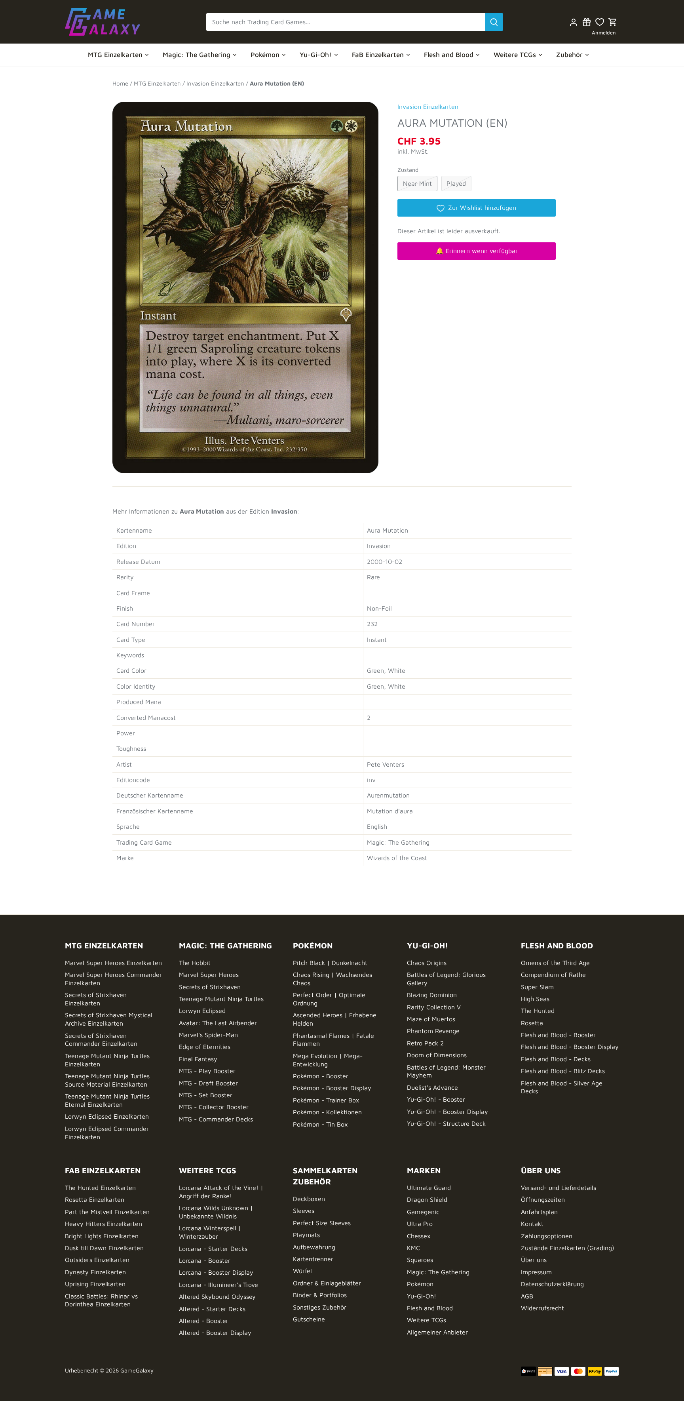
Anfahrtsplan (539, 1211)
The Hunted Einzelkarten (100, 1187)
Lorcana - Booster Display (216, 1272)
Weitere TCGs (426, 1319)
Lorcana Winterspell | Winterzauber (210, 1232)
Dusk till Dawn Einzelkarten (104, 1247)
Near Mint (417, 183)
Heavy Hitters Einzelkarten (103, 1223)
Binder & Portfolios (320, 1294)
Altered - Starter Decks (212, 1308)
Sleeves (303, 1210)
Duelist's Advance (432, 1087)
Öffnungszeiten (543, 1199)
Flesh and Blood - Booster (558, 1034)
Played (456, 183)
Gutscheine (309, 1319)
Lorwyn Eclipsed (202, 1010)
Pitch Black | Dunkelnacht (330, 962)
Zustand (407, 169)
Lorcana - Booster (204, 1260)
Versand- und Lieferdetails (558, 1187)
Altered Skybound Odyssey (217, 1296)
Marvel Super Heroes (209, 974)
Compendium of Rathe (553, 974)
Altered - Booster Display (215, 1332)
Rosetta (532, 1022)
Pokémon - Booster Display (332, 1087)
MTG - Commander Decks (216, 1119)
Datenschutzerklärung (552, 1283)
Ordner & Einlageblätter (327, 1283)
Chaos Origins (426, 962)
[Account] (573, 22)
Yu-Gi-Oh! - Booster (436, 1099)
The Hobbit (195, 962)
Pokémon (420, 1283)
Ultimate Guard (429, 1187)
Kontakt (532, 1223)
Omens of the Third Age (555, 962)
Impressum (536, 1271)
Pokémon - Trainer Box (326, 1100)
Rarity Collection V (434, 1007)
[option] (245, 283)
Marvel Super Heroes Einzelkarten (113, 962)
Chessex (419, 1235)
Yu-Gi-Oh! (421, 1296)
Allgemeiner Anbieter (437, 1332)
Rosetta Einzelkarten (94, 1199)
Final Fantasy (198, 1058)
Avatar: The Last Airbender (218, 1022)
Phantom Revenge (433, 1030)
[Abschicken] (494, 22)
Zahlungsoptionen (546, 1235)
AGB (527, 1296)
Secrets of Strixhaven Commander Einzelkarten (101, 1039)
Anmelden (604, 33)
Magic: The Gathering (438, 1271)
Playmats (306, 1234)
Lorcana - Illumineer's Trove (218, 1284)
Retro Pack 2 (425, 1043)
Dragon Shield (427, 1199)
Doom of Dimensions (437, 1054)
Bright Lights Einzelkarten (102, 1235)
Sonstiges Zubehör (319, 1307)
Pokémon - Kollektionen (327, 1111)
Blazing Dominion (432, 994)
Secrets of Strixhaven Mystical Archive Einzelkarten (108, 1019)
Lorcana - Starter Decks (213, 1248)
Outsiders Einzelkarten (97, 1259)
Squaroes (420, 1259)
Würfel (302, 1270)
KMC (413, 1247)
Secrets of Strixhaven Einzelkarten (96, 999)
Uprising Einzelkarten (95, 1283)
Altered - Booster (203, 1320)
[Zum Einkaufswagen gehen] (613, 22)
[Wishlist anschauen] (599, 22)
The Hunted (538, 1010)
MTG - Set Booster (205, 1094)
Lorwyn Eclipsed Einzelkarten (107, 1116)
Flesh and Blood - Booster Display (570, 1046)
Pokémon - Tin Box (320, 1124)
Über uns (534, 1259)
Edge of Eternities (204, 1046)
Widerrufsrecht (542, 1308)
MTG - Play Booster (207, 1070)
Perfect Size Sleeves (322, 1222)
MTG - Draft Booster (208, 1083)
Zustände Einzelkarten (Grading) (567, 1247)
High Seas (535, 998)
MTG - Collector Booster (214, 1106)
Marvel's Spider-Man (208, 1034)
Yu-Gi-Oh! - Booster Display (447, 1111)
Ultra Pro (420, 1223)
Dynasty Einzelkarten (95, 1271)
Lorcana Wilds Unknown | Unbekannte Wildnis (216, 1212)
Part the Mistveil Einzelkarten (107, 1211)
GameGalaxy (137, 1370)
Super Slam (537, 986)
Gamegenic (423, 1211)
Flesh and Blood (430, 1308)
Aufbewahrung (314, 1247)
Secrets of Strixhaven (210, 986)
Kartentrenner (313, 1258)
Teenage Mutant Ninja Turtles (221, 998)
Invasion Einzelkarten (427, 106)
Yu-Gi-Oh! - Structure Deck (446, 1123)
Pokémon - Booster (320, 1075)
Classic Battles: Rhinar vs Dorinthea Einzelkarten (101, 1300)
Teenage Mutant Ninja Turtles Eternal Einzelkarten (107, 1100)
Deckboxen (309, 1198)
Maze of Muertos (431, 1018)
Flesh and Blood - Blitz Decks (563, 1070)
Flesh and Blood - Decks (556, 1058)
